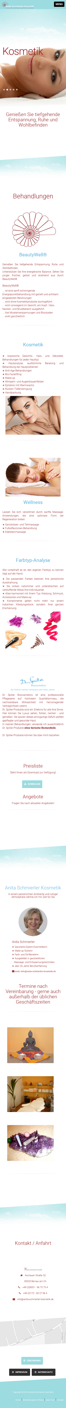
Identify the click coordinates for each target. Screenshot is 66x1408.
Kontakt (60, 1400)
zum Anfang (34, 1360)
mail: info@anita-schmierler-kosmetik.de (35, 971)
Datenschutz (45, 1372)
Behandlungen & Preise (33, 1400)
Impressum (21, 1372)
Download (34, 784)
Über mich (50, 1400)
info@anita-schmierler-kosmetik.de (35, 1299)
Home (18, 1400)
